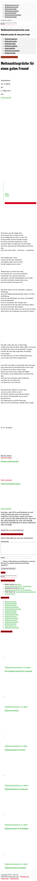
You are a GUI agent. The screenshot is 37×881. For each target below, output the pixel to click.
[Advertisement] (15, 218)
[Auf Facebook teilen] (20, 183)
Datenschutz (14, 878)
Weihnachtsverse (11, 626)
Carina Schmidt (6, 98)
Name (3, 558)
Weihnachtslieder (11, 17)
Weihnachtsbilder (11, 605)
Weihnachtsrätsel (11, 616)
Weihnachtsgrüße (11, 9)
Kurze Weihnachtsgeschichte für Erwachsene (18, 585)
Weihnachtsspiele (11, 620)
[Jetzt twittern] (20, 185)
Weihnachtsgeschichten (13, 15)
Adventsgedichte (10, 13)
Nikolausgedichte (11, 603)
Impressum (5, 878)
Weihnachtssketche (11, 618)
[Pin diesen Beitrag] (20, 187)
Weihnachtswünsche (12, 5)
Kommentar (5, 541)
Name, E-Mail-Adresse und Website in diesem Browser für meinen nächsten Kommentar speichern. (18, 563)
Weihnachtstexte (10, 624)
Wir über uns (24, 877)
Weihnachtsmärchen (12, 615)
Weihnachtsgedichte (12, 11)
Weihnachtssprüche (11, 7)
